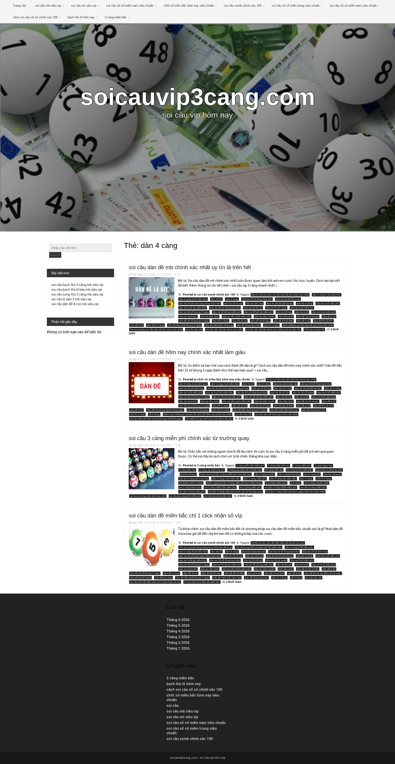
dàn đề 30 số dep (260, 321)
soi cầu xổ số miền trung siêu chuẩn (296, 5)
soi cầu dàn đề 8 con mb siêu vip (75, 304)
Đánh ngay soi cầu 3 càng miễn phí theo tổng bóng (234, 483)
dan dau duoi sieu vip (285, 384)
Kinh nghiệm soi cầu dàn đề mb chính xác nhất (308, 325)
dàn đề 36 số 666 (283, 321)
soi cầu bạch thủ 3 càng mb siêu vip (77, 285)
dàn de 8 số (301, 312)
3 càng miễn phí (301, 465)
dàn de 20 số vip (233, 303)
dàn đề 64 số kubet (197, 410)
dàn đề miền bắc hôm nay (219, 325)
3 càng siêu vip (187, 470)
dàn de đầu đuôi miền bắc (237, 316)
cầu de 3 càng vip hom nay (193, 478)
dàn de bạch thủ (188, 316)
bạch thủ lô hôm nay (81, 17)
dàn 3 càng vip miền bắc (283, 478)
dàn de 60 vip (284, 312)
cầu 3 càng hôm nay (289, 474)
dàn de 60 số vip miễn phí (226, 312)
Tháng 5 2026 (177, 625)
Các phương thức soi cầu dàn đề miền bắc (258, 547)
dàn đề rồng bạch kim (248, 325)
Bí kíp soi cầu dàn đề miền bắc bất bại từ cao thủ (277, 543)
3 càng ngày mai (323, 465)
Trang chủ (19, 5)
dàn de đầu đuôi (210, 316)
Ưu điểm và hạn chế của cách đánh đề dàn (209, 418)
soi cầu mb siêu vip (48, 5)
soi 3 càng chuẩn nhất (316, 483)
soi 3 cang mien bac (189, 487)
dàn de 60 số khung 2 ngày (194, 312)
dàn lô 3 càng (271, 325)
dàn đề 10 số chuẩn (307, 316)
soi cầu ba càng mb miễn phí (185, 496)
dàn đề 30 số (239, 321)
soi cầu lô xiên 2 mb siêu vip (71, 299)
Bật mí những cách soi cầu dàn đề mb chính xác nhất (280, 294)
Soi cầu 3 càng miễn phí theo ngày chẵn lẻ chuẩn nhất (295, 491)
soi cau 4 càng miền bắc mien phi (147, 496)
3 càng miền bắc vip (278, 465)
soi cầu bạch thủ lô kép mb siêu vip (76, 289)
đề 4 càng (154, 414)
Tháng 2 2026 (177, 642)
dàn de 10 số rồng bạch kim (257, 299)
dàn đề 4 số (303, 321)
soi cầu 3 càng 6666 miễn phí (280, 487)
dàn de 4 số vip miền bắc (192, 308)
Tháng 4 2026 (177, 631)
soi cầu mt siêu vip (83, 5)
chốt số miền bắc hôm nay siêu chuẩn (188, 5)
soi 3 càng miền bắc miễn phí (220, 487)
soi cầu (172, 705)
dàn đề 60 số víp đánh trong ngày (165, 410)
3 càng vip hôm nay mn (211, 470)
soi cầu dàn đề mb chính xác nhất (224, 329)
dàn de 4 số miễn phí (327, 303)
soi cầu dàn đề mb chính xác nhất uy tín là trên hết (190, 267)
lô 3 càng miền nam (276, 483)
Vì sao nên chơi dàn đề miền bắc (202, 582)
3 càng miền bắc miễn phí (250, 465)
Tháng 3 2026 (177, 637)
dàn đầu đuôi (286, 316)
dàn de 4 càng (304, 303)
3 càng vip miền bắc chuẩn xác (244, 470)
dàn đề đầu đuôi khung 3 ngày (184, 325)
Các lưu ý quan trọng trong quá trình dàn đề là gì (205, 547)
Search (55, 255)
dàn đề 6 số (136, 325)
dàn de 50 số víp (253, 308)
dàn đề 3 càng (220, 321)
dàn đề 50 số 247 (323, 321)
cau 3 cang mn (312, 474)
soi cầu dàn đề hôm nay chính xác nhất (276, 414)
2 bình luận (246, 418)
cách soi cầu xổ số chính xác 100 (35, 17)
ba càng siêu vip (274, 470)
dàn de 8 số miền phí (323, 312)
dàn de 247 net (254, 303)
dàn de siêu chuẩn (265, 316)
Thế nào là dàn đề (314, 329)
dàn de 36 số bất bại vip (280, 303)
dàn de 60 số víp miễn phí (258, 312)
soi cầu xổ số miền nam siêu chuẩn (129, 5)
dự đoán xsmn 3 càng (191, 483)
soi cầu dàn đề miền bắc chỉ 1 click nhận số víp (185, 515)
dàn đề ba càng (155, 325)
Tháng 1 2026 (177, 648)
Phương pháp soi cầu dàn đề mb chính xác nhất (156, 329)
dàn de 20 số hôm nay (288, 299)
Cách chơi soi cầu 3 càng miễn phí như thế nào (225, 474)
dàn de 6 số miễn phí (302, 308)
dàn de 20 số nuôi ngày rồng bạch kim (199, 303)
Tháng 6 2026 (177, 620)
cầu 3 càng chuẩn (264, 474)
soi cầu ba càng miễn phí (217, 496)
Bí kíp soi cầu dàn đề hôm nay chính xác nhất (291, 379)
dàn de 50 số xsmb (276, 308)
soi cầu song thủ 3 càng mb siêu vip (77, 294)
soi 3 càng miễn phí (250, 487)
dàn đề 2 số (329, 316)
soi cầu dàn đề (194, 329)
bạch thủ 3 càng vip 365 (329, 470)
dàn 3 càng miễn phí (255, 478)
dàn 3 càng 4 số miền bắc (326, 294)
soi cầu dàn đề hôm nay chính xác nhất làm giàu (187, 352)
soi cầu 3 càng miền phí (313, 487)
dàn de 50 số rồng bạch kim (225, 308)
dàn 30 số (216, 299)
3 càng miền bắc (116, 17)
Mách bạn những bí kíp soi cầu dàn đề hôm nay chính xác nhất (197, 414)
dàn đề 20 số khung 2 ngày (194, 321)
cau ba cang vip (332, 474)
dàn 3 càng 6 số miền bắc (193, 299)
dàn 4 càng (232, 299)
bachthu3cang (188, 474)
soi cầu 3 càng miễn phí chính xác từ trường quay (189, 438)
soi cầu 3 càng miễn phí (192, 491)
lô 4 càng (295, 483)
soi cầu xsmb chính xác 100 (243, 5)
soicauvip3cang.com (197, 96)
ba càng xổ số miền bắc (299, 470)
